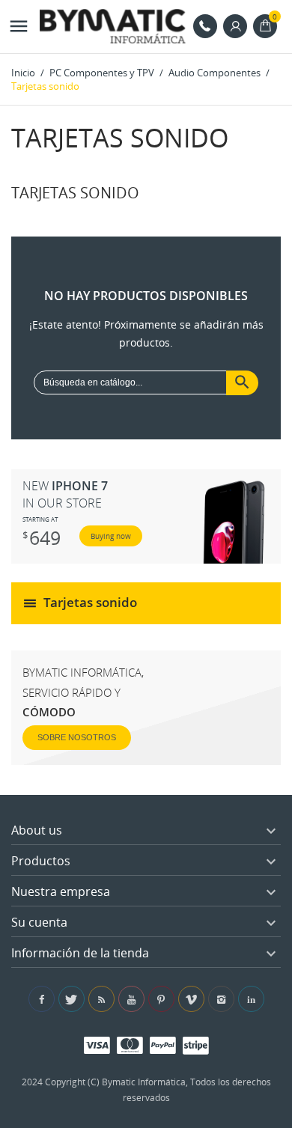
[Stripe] (196, 1044)
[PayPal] (163, 1044)
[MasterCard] (130, 1044)
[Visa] (97, 1044)
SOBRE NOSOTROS (76, 737)
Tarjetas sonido (90, 602)
